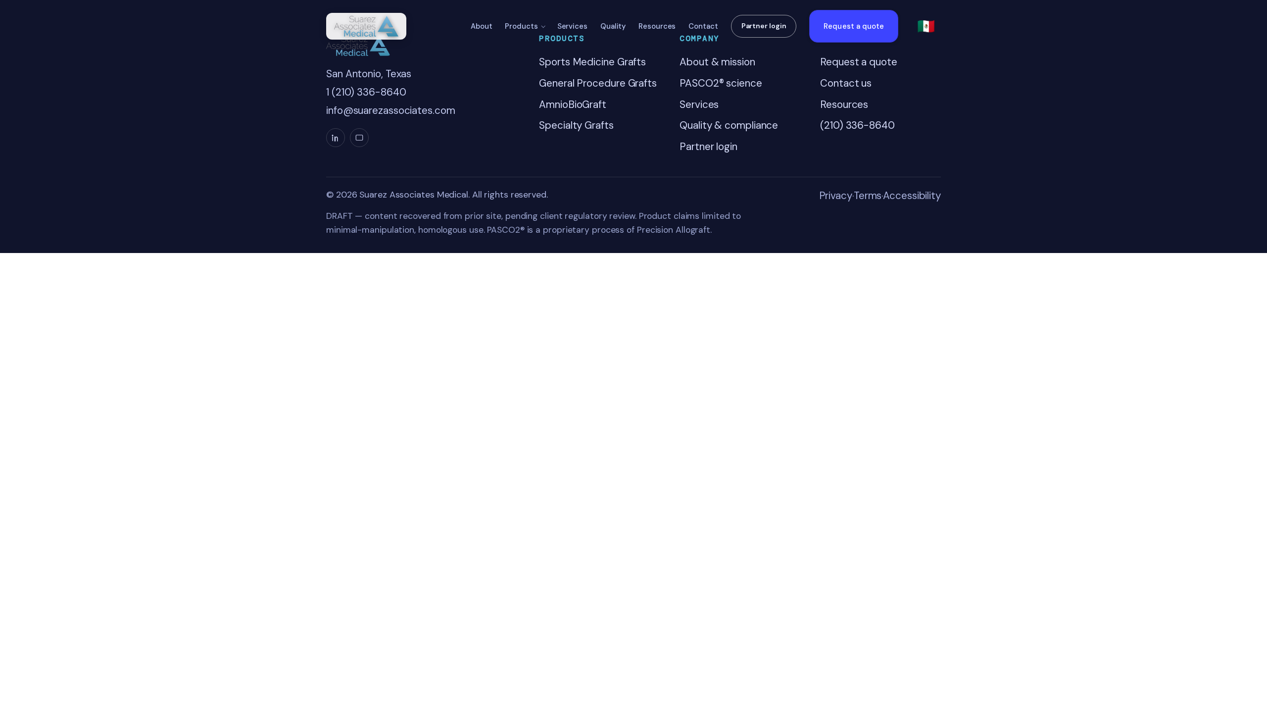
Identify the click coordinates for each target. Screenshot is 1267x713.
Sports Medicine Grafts (592, 61)
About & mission (717, 61)
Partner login (763, 25)
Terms (868, 195)
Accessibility (912, 195)
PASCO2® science (721, 83)
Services (572, 26)
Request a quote (854, 26)
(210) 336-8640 (857, 125)
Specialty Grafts (576, 125)
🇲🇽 (926, 26)
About (481, 26)
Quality (613, 26)
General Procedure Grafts (598, 83)
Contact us (846, 83)
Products (521, 26)
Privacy (835, 195)
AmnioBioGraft (572, 104)
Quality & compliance (729, 125)
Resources (657, 26)
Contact (703, 26)
